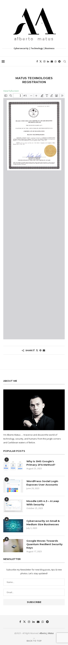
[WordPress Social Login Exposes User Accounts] (13, 486)
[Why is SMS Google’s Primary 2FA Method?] (13, 466)
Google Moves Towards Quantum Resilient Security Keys (44, 544)
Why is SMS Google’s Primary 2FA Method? (40, 463)
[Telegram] (59, 61)
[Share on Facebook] (33, 350)
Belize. (32, 442)
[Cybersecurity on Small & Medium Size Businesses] (13, 525)
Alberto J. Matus (46, 633)
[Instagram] (44, 61)
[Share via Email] (44, 350)
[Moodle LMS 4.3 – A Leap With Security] (13, 505)
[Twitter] (40, 61)
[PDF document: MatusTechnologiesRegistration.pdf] (34, 216)
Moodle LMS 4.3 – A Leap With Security (42, 502)
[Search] (64, 61)
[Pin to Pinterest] (40, 350)
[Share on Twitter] (37, 350)
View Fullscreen (11, 90)
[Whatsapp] (56, 61)
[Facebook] (37, 61)
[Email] (52, 61)
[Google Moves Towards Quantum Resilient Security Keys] (13, 545)
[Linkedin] (48, 61)
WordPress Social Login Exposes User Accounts (42, 483)
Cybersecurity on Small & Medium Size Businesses (43, 522)
